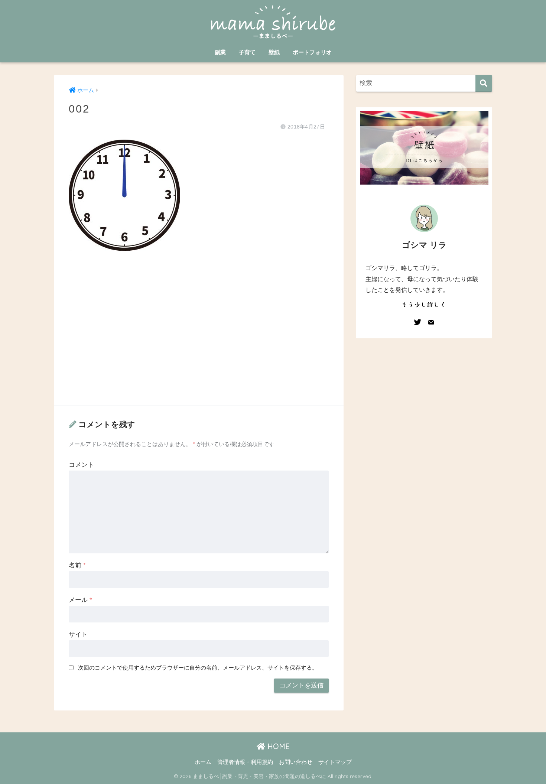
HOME (277, 746)
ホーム (203, 762)
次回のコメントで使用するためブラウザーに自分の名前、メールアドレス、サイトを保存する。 (198, 667)
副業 (220, 52)
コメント (81, 464)
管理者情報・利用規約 (245, 762)
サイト (78, 634)
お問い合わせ (295, 762)
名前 (77, 565)
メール (80, 600)
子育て (247, 52)
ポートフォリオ (312, 52)
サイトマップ (335, 762)
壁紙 (274, 52)
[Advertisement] (199, 336)
